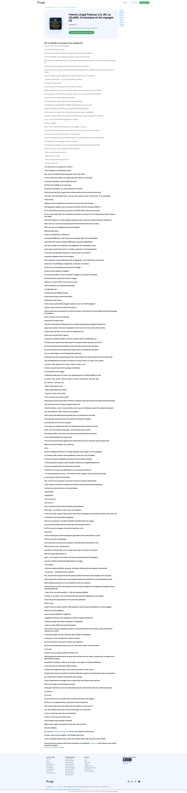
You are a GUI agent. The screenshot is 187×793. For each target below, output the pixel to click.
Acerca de (48, 759)
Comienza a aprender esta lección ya (81, 32)
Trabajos (87, 764)
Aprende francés (69, 762)
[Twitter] (135, 781)
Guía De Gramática (89, 771)
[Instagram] (128, 781)
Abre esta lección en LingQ (54, 747)
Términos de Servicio (51, 789)
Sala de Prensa (88, 769)
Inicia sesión (134, 2)
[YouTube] (139, 781)
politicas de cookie (113, 791)
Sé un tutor (87, 762)
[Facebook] (132, 781)
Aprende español (69, 760)
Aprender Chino (69, 771)
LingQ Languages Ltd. (58, 786)
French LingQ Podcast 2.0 (70, 7)
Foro (86, 759)
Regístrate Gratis (144, 2)
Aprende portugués (70, 767)
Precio (47, 760)
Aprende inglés (69, 759)
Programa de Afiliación (90, 767)
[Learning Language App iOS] (127, 759)
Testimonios (49, 771)
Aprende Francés (50, 7)
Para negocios (49, 767)
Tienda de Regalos (50, 773)
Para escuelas (49, 766)
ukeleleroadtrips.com (61, 731)
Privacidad (59, 789)
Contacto (48, 762)
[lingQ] (41, 2)
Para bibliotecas (50, 769)
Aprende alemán (69, 764)
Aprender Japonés (69, 769)
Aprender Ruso (69, 774)
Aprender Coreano (70, 773)
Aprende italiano (69, 766)
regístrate (94, 743)
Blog (86, 760)
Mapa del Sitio (66, 789)
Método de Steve (50, 764)
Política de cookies (75, 789)
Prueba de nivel (88, 766)
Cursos (59, 7)
